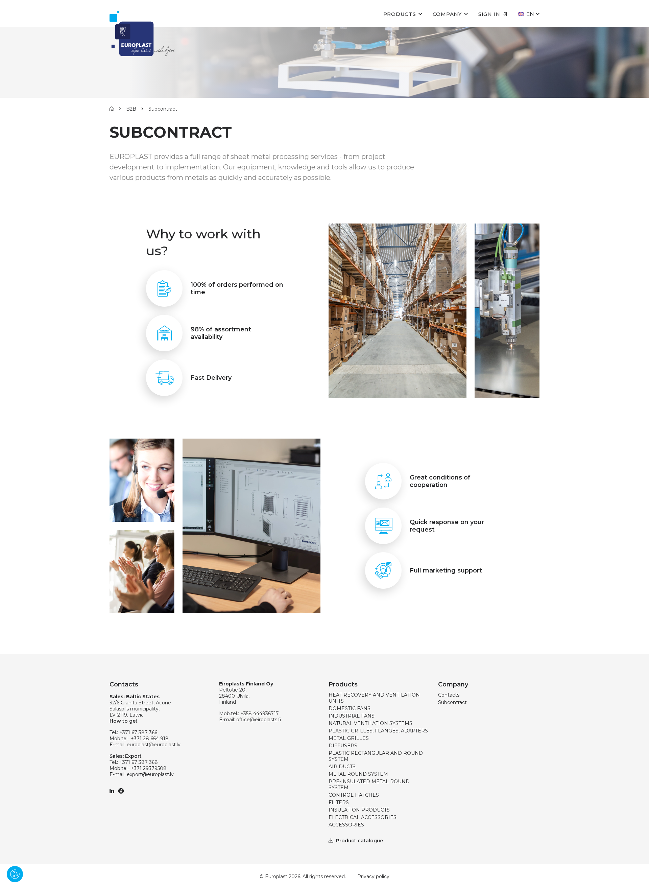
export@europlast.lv (150, 774)
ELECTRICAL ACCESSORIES (362, 817)
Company (447, 14)
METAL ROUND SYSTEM (358, 774)
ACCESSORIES (346, 825)
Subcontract (452, 702)
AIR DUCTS (342, 767)
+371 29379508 (149, 768)
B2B (131, 109)
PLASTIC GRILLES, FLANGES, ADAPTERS (378, 731)
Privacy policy (373, 876)
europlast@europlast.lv (154, 745)
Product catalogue (359, 841)
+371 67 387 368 (138, 762)
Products (399, 14)
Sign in (489, 14)
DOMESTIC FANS (349, 708)
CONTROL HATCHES (354, 795)
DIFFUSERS (343, 746)
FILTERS (339, 802)
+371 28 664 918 (150, 738)
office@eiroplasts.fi (258, 720)
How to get (124, 721)
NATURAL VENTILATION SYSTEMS (370, 723)
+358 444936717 (259, 713)
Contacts (448, 695)
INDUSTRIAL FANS (352, 716)
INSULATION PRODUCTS (359, 810)
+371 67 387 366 (138, 732)
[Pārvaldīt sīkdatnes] (15, 874)
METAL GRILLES (349, 738)
